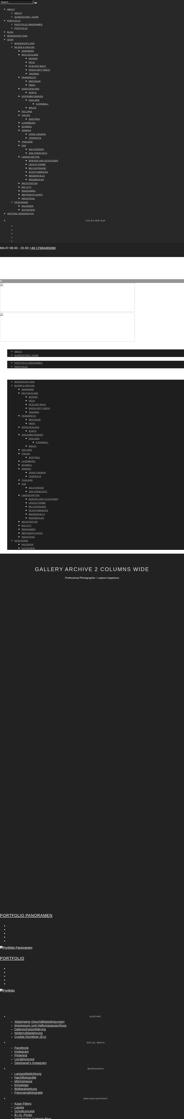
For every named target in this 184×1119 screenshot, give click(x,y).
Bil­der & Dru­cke (24, 47)
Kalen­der (27, 206)
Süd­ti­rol (34, 119)
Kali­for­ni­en (36, 149)
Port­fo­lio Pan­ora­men (28, 24)
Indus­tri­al (28, 198)
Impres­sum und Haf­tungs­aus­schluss (40, 1025)
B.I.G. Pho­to (23, 1115)
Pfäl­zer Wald (37, 66)
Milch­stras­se (37, 168)
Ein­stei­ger (21, 1085)
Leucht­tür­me (37, 164)
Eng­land (34, 100)
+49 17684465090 (42, 248)
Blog (10, 32)
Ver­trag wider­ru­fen (20, 214)
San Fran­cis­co (38, 153)
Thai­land (27, 142)
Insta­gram (21, 1051)
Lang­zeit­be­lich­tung (27, 1074)
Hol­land (27, 111)
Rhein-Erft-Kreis (39, 70)
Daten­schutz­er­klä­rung (30, 1029)
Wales (32, 108)
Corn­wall (42, 104)
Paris (32, 85)
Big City (26, 187)
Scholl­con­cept (24, 1111)
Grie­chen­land (30, 89)
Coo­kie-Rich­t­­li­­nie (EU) (30, 1037)
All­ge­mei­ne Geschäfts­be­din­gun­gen (39, 1022)
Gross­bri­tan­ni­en (32, 96)
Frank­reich (29, 77)
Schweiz (27, 127)
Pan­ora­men (29, 191)
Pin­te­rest (20, 1055)
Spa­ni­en (26, 130)
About (11, 9)
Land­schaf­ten (31, 157)
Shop (10, 40)
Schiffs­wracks (38, 172)
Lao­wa (19, 1107)
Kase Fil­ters (22, 1103)
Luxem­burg (29, 123)
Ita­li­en (26, 115)
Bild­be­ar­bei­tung (25, 1089)
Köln (32, 62)
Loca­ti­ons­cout (24, 1059)
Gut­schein (28, 210)
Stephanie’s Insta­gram (30, 1063)
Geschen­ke (21, 202)
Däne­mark (28, 51)
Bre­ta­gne (35, 81)
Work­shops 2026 (17, 36)
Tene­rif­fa (35, 138)
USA (24, 145)
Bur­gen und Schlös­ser (43, 161)
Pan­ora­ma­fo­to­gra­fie (28, 1093)
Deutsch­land (30, 55)
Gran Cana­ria (37, 134)
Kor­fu (33, 92)
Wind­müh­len (36, 179)
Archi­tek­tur (30, 183)
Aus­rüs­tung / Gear (26, 17)
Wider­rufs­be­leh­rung (28, 1033)
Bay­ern (33, 58)
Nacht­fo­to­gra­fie (25, 1077)
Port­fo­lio (13, 21)
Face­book (21, 1048)
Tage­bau (34, 74)
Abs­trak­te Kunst (32, 195)
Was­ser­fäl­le (37, 176)
